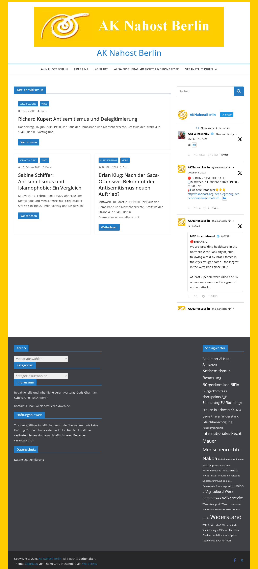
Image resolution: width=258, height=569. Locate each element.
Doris (44, 111)
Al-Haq (224, 359)
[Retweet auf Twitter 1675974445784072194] (197, 296)
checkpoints (212, 397)
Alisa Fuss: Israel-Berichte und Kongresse (146, 69)
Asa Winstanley (198, 134)
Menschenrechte (221, 449)
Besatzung (212, 377)
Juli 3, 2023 (194, 226)
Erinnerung (211, 402)
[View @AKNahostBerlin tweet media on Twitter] (194, 144)
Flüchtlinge (234, 402)
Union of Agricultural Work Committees (223, 492)
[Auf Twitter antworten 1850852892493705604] (189, 155)
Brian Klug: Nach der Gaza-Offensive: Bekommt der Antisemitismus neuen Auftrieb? (129, 184)
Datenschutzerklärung (29, 460)
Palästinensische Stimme (230, 459)
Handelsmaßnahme (213, 427)
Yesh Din (217, 535)
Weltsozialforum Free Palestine (219, 509)
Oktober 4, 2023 (197, 172)
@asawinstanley (225, 134)
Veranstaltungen (199, 69)
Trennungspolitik (225, 486)
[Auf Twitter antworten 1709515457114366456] (189, 208)
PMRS (206, 465)
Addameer (210, 359)
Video (45, 103)
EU (223, 402)
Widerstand (226, 517)
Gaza (236, 409)
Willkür (206, 525)
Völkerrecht (232, 498)
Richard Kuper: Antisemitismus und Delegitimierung (77, 118)
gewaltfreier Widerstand (221, 416)
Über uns (81, 69)
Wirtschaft (216, 525)
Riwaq (206, 475)
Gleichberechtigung (217, 422)
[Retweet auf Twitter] (197, 128)
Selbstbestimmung (212, 480)
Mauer (209, 441)
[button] (215, 69)
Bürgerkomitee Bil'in (221, 384)
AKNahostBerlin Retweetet (215, 128)
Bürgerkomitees (215, 391)
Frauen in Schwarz (216, 410)
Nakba (210, 458)
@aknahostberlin (221, 167)
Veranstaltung (28, 103)
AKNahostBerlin (199, 167)
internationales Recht (222, 433)
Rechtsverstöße (230, 470)
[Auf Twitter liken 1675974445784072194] (204, 296)
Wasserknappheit (212, 504)
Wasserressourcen (231, 504)
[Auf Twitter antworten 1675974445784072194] (189, 296)
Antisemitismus (217, 370)
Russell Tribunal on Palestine (225, 475)
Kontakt (101, 69)
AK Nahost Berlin (129, 52)
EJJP (224, 397)
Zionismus (223, 540)
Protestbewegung (212, 470)
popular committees (220, 465)
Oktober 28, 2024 (197, 139)
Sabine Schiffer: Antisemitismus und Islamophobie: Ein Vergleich (49, 181)
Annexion (210, 364)
